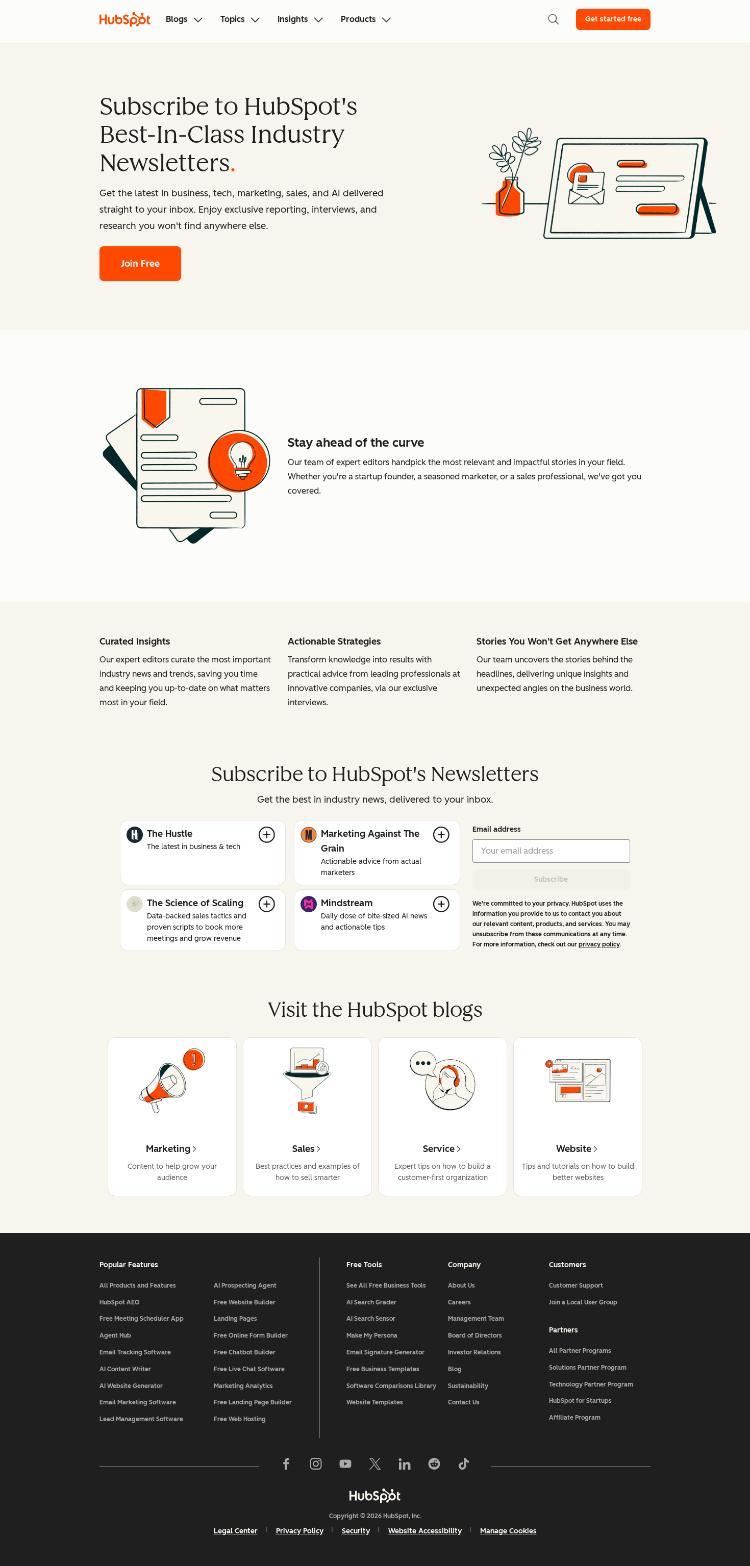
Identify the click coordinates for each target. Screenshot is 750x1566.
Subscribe (551, 879)
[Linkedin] (404, 1466)
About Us (461, 1285)
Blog (455, 1369)
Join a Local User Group (583, 1302)
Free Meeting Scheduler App (141, 1318)
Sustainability (468, 1386)
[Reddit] (434, 1466)
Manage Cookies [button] (508, 1531)
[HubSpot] (375, 1495)
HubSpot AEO (119, 1302)
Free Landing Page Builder (253, 1402)
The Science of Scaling (195, 903)
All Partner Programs (580, 1350)
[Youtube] (345, 1466)
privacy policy (599, 944)
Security (356, 1531)
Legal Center (236, 1531)
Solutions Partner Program (588, 1367)
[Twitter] (375, 1466)
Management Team (476, 1318)
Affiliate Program (575, 1417)
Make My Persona (371, 1335)
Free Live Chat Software (249, 1369)
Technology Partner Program (591, 1384)
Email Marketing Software (137, 1402)
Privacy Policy (299, 1531)
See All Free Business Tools (386, 1285)
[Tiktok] (463, 1466)
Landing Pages (235, 1318)
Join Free (140, 263)
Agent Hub (115, 1335)
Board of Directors (475, 1335)
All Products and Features (137, 1285)
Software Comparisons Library (391, 1386)
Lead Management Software (141, 1419)
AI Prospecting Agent (245, 1285)
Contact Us (464, 1402)
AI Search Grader (371, 1302)
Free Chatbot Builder (245, 1352)
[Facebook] (286, 1466)
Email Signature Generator (385, 1352)
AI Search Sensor (370, 1318)
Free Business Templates (382, 1369)
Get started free (613, 19)
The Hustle (169, 833)
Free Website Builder (245, 1302)
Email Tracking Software (135, 1352)
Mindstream (347, 903)
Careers (459, 1302)
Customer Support (576, 1285)
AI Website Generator (131, 1386)
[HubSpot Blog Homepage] (125, 19)
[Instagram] (315, 1466)
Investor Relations (474, 1352)
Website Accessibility (425, 1531)
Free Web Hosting (240, 1419)
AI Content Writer (125, 1369)
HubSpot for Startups (580, 1400)
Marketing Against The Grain (370, 841)
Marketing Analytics (243, 1386)
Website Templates (374, 1402)
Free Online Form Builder (251, 1335)
